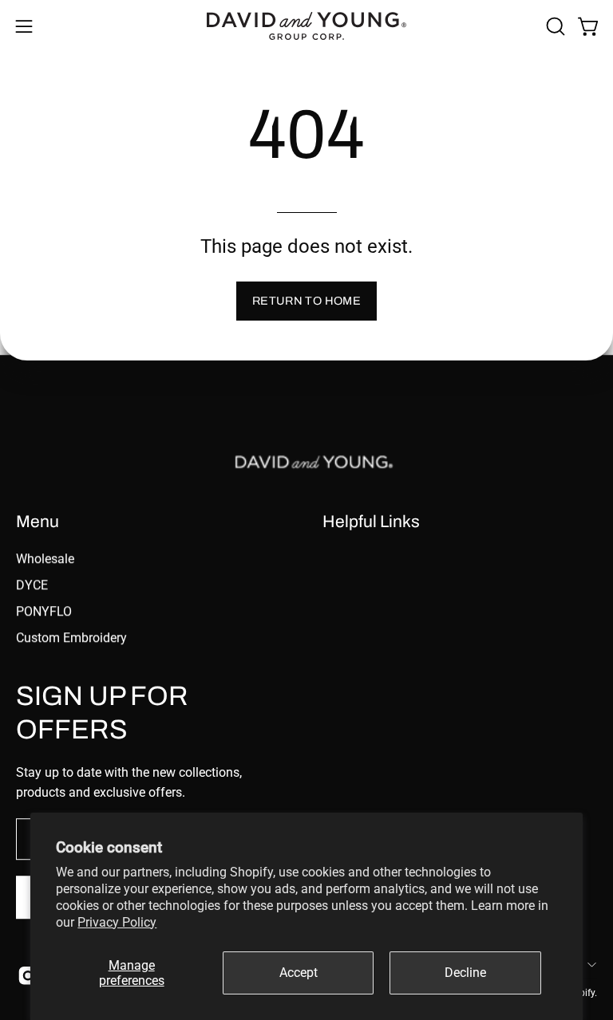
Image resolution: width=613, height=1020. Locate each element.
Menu (37, 521)
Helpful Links (371, 521)
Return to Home (306, 300)
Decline (465, 972)
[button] (554, 26)
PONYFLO (44, 611)
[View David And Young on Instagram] (27, 976)
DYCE (32, 585)
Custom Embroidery (71, 637)
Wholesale (45, 558)
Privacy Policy (116, 922)
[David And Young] (306, 26)
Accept (298, 972)
